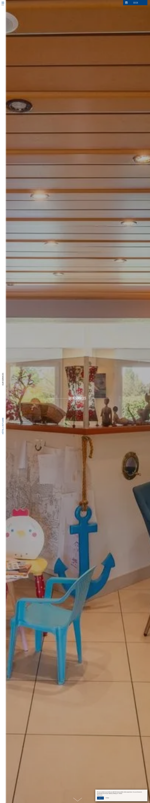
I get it (100, 798)
